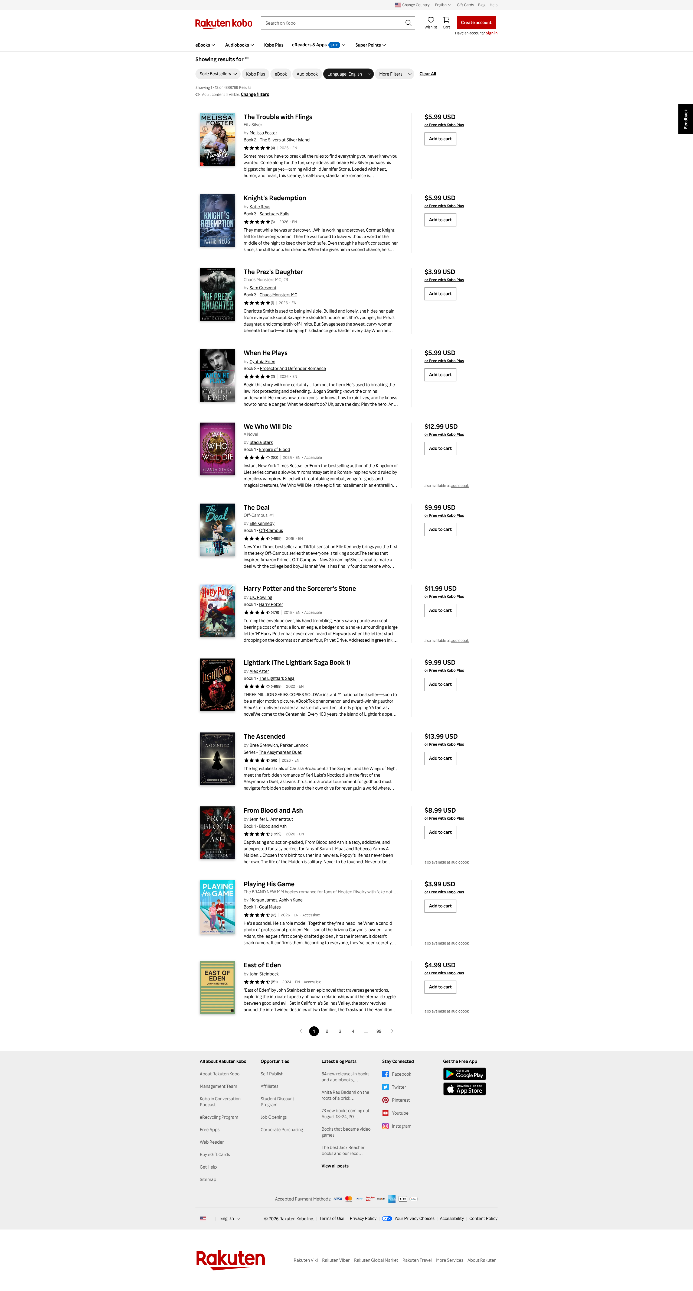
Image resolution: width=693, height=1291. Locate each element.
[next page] (392, 1031)
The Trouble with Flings (278, 117)
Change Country (416, 4)
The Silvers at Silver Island (285, 139)
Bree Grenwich (264, 745)
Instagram (401, 1126)
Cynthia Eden (262, 361)
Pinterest (401, 1100)
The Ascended (265, 736)
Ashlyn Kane (291, 900)
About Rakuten (482, 1260)
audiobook (460, 485)
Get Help (208, 1167)
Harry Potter (271, 604)
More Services (449, 1260)
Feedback (685, 119)
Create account (476, 22)
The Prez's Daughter (273, 271)
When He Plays (265, 352)
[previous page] (301, 1031)
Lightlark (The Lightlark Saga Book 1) (297, 662)
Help (494, 4)
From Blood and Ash (273, 810)
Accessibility (452, 1218)
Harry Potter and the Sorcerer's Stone (300, 588)
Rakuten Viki (306, 1260)
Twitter (399, 1087)
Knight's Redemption (275, 198)
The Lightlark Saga (277, 678)
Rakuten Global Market (376, 1260)
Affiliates (269, 1086)
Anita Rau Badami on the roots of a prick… (345, 1095)
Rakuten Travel (417, 1260)
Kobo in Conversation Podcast (220, 1101)
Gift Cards (465, 4)
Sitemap (208, 1179)
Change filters (255, 94)
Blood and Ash (273, 826)
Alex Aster (259, 671)
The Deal (256, 507)
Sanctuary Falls (274, 213)
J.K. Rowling (261, 597)
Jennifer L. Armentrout (271, 819)
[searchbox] (334, 23)
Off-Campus (271, 530)
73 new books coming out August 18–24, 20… (346, 1113)
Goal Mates (270, 907)
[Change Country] (203, 1218)
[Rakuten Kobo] (223, 24)
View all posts (335, 1166)
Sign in (492, 33)
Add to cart (440, 138)
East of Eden (262, 965)
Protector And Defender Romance (293, 368)
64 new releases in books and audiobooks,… (345, 1076)
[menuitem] (206, 44)
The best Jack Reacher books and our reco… (343, 1150)
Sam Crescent (263, 287)
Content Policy (483, 1218)
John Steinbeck (264, 974)
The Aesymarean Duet (280, 752)
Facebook (401, 1074)
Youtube (400, 1113)
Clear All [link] (428, 73)
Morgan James (263, 900)
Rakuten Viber (336, 1260)
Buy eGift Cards (215, 1154)
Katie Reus (260, 206)
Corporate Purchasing (282, 1129)
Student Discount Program (277, 1101)
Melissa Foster (263, 132)
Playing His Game (269, 884)
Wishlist (430, 27)
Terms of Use (331, 1218)
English (227, 1218)
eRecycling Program (219, 1117)
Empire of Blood (274, 449)
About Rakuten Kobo (220, 1073)
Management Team (218, 1086)
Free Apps (210, 1129)
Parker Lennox (294, 745)
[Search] (408, 23)
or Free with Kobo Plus (444, 124)
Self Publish (272, 1073)
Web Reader (212, 1142)
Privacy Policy (363, 1218)
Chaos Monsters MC (278, 294)
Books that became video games (346, 1132)
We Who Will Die (268, 426)
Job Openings (274, 1117)
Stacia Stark (261, 442)
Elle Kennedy (262, 523)
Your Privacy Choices (414, 1218)
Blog (481, 4)
